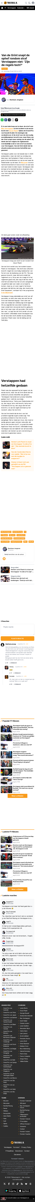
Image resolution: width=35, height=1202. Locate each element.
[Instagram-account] (13, 1184)
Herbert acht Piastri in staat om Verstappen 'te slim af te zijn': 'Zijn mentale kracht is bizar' (21, 445)
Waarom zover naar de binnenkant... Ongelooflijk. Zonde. (17, 937)
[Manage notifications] (3, 1198)
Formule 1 (4, 68)
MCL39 (31, 541)
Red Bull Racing (17, 532)
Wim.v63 (9, 988)
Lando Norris (21, 535)
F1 (5, 8)
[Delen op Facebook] (5, 119)
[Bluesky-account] (26, 1184)
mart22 (8, 949)
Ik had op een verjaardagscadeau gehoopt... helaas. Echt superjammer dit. (17, 927)
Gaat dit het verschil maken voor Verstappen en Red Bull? (15, 1198)
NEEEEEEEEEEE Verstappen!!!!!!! (13, 946)
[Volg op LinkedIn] (4, 558)
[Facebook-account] (9, 1184)
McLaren (24, 162)
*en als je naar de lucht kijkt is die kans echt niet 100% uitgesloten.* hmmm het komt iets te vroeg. (17, 954)
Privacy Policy (26, 1147)
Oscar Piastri (13, 131)
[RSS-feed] (22, 1184)
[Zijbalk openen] (2, 3)
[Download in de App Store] (24, 1191)
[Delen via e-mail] (12, 119)
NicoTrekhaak (11, 911)
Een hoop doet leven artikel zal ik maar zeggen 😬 (17, 994)
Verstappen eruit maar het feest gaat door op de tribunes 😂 (17, 907)
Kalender (20, 8)
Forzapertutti (10, 931)
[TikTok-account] (17, 1184)
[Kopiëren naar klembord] (16, 119)
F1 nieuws (4, 535)
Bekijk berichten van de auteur (14, 554)
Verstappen (11, 8)
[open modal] (33, 3)
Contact (27, 1151)
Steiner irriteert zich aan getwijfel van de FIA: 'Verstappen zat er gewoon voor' (21, 465)
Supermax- (10, 941)
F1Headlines (9, 1151)
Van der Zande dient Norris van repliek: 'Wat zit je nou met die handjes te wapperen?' (21, 455)
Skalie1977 (9, 902)
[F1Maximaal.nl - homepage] (10, 2)
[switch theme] (29, 3)
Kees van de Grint (6, 538)
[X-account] (5, 1184)
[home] (2, 8)
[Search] (26, 3)
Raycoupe (9, 959)
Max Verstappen (7, 128)
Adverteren (19, 1151)
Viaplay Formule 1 (16, 541)
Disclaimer (17, 1154)
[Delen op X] (9, 119)
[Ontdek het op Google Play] (11, 1191)
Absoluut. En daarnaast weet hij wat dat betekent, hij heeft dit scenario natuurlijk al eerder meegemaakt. (17, 984)
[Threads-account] (30, 1184)
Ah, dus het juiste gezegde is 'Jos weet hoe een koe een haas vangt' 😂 (17, 974)
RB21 (25, 541)
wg (7, 978)
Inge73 (8, 921)
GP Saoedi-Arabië (19, 538)
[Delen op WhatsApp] (2, 119)
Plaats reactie (17, 638)
